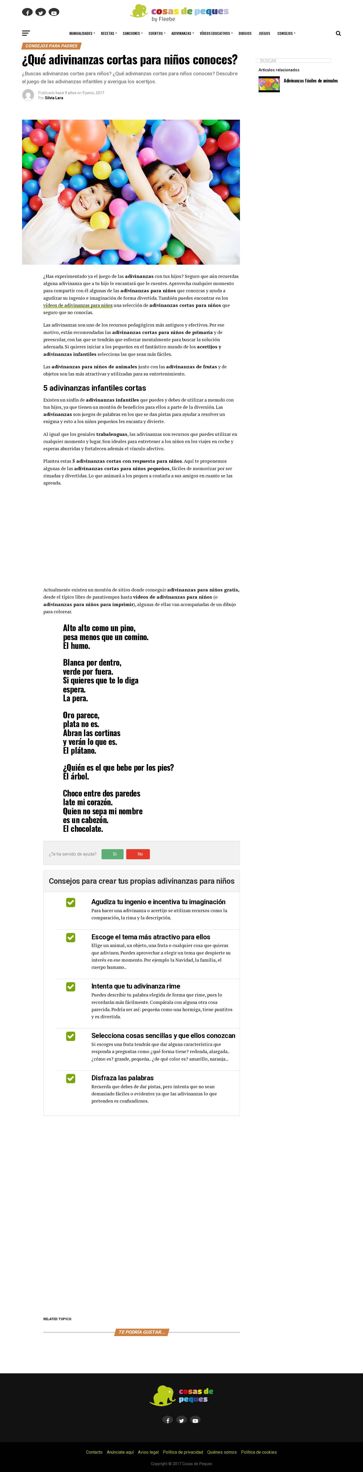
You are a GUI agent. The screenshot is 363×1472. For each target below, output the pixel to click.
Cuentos (156, 33)
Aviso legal (148, 1452)
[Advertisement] (141, 536)
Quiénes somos (222, 1452)
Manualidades (80, 33)
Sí (115, 854)
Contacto (94, 1452)
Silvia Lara (54, 98)
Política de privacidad (183, 1452)
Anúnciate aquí (120, 1452)
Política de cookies (259, 1452)
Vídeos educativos (215, 33)
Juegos (264, 33)
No (140, 854)
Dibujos (245, 33)
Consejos (285, 33)
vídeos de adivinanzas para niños (78, 305)
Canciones (131, 33)
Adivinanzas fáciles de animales (311, 80)
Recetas (107, 33)
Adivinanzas (181, 33)
